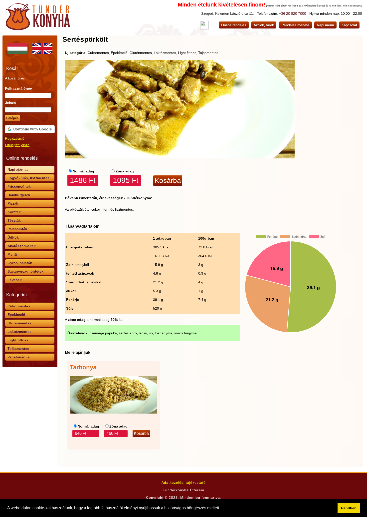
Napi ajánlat (17, 169)
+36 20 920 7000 (292, 13)
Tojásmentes (18, 349)
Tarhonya (83, 367)
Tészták (14, 220)
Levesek (14, 280)
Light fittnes (17, 340)
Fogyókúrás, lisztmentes (28, 178)
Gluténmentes (19, 323)
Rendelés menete (295, 25)
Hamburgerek (18, 195)
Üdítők (13, 237)
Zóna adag (125, 171)
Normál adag (83, 171)
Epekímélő (16, 315)
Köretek (14, 212)
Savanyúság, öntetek (25, 271)
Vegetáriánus (18, 357)
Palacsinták (17, 229)
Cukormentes (18, 306)
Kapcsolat (349, 25)
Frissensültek (19, 186)
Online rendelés (233, 25)
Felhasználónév (18, 88)
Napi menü (325, 25)
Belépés (12, 118)
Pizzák (12, 203)
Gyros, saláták (19, 263)
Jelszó (10, 103)
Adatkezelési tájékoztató (184, 483)
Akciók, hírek (264, 25)
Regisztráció (14, 138)
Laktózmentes (19, 332)
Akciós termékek (21, 246)
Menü (12, 254)
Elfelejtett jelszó (17, 145)
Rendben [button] (349, 508)
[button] (221, 508)
